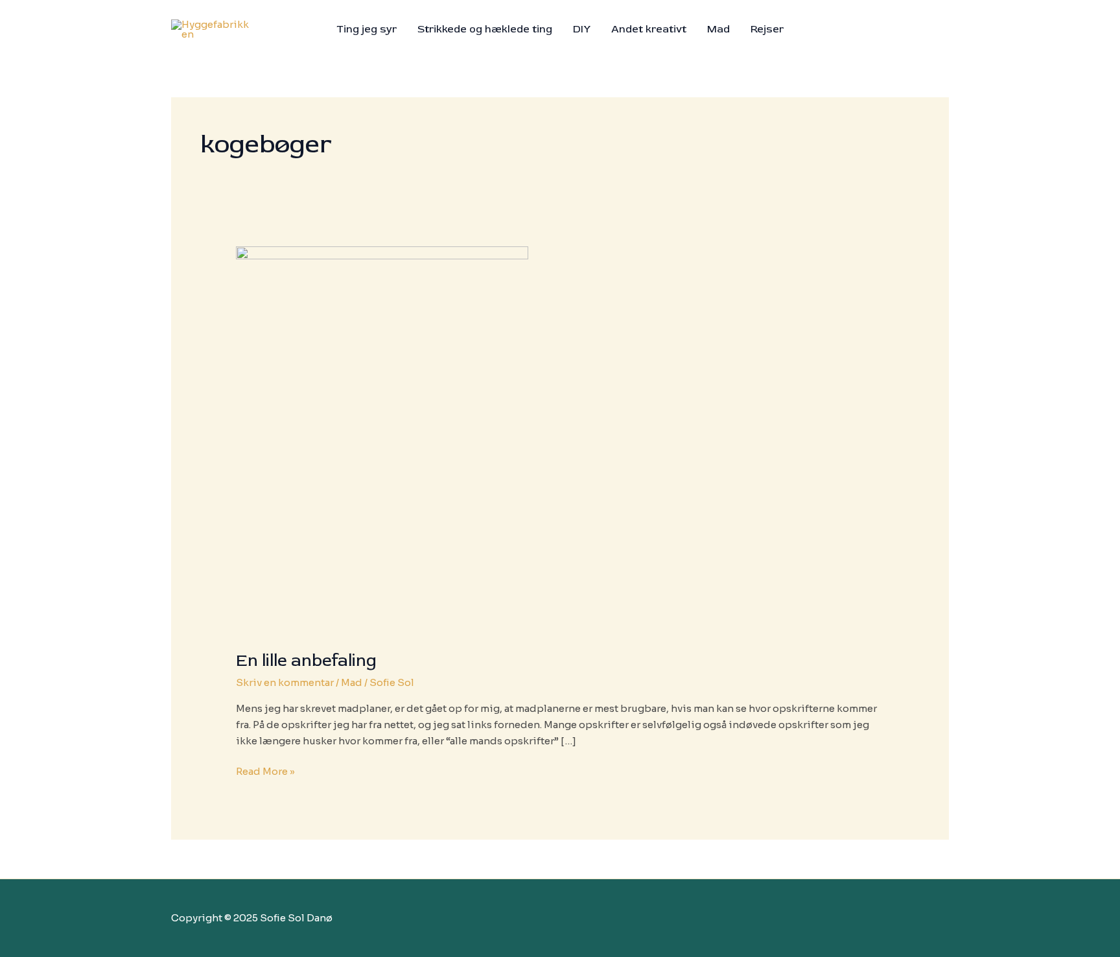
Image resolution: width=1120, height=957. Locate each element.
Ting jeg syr (366, 29)
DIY (581, 29)
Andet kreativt (648, 29)
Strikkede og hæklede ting (484, 29)
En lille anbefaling (306, 660)
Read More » (265, 772)
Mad (718, 29)
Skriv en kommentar (285, 682)
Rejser (767, 29)
